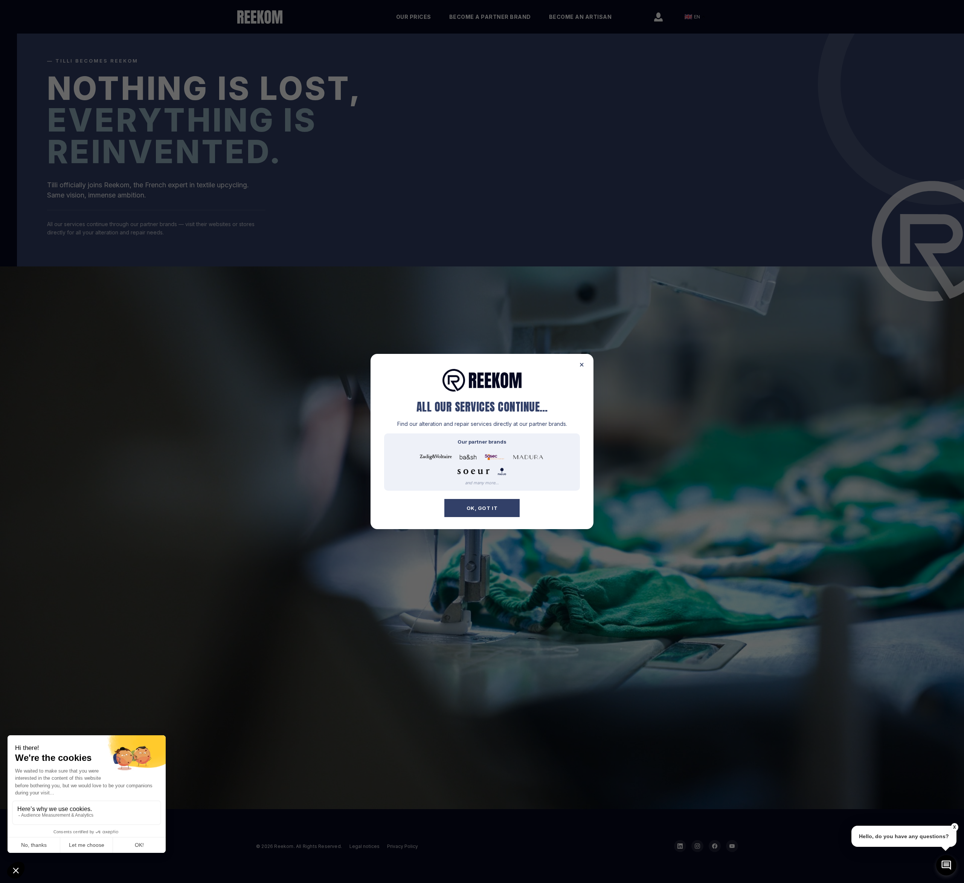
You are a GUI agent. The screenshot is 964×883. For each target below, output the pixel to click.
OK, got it (482, 508)
